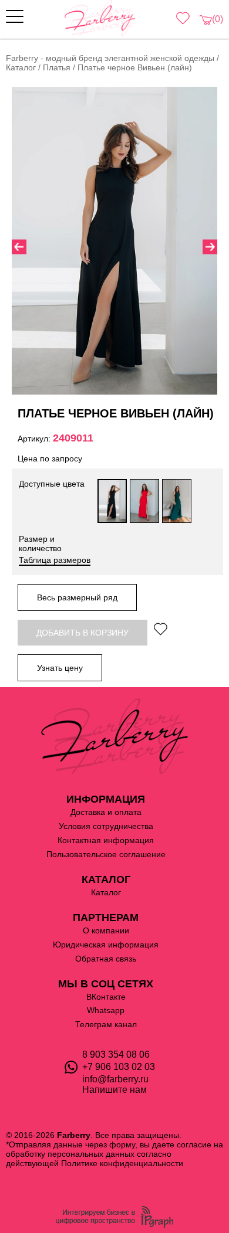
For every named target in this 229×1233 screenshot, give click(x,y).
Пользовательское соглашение (106, 854)
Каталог (106, 892)
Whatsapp (105, 1010)
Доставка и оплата (106, 812)
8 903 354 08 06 (116, 1054)
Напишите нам (114, 1090)
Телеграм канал (106, 1024)
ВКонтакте (106, 996)
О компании (106, 930)
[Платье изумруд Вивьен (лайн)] (176, 501)
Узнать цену (60, 667)
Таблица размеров (54, 560)
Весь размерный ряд (77, 597)
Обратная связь (105, 958)
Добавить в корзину (82, 632)
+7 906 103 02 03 (118, 1067)
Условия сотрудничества (106, 826)
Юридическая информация (106, 944)
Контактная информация (106, 840)
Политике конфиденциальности (122, 1163)
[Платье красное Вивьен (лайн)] (144, 501)
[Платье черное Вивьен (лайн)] (112, 501)
